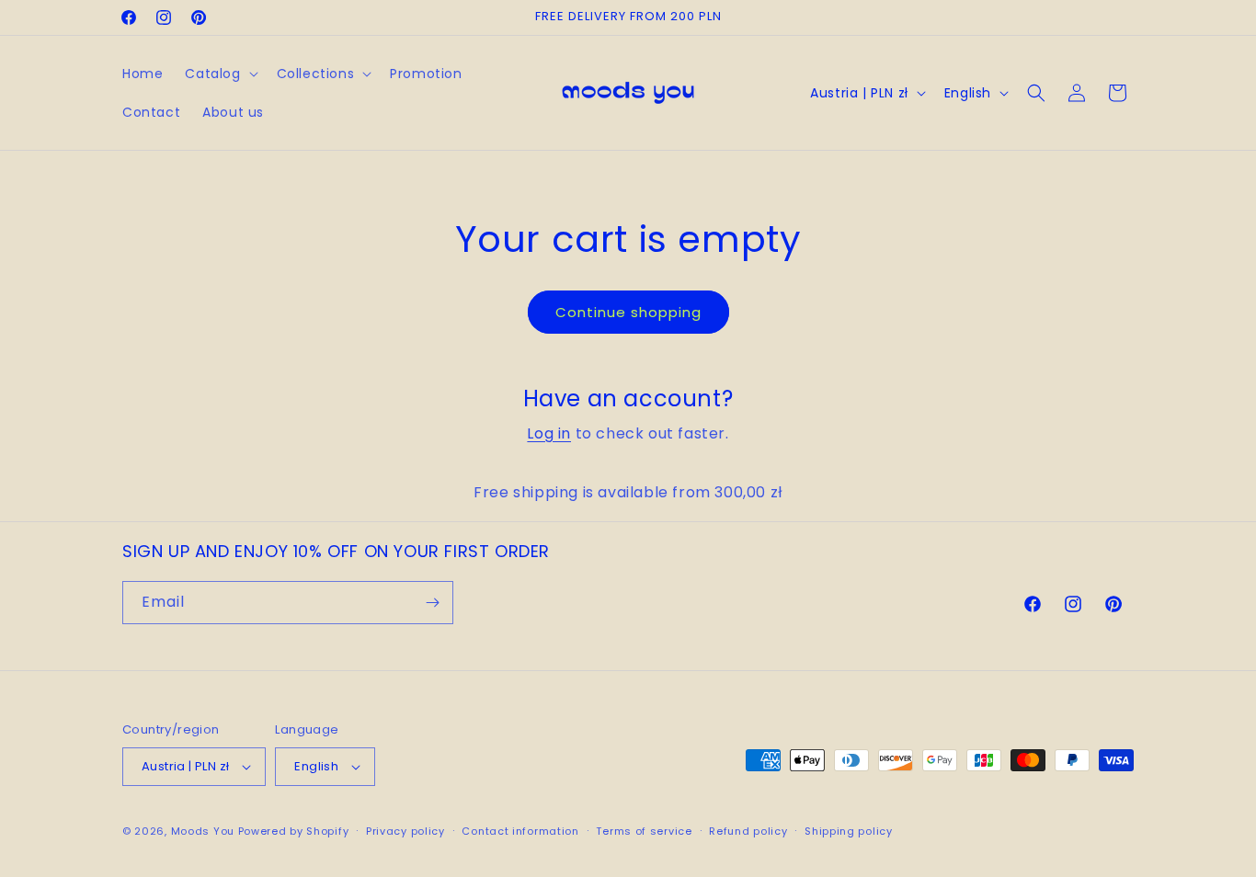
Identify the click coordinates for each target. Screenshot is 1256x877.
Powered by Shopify (293, 831)
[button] (219, 73)
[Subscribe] (432, 602)
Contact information (520, 831)
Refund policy (748, 831)
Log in (549, 433)
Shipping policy (849, 831)
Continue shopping (628, 312)
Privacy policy (405, 831)
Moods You (202, 831)
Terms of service (643, 831)
